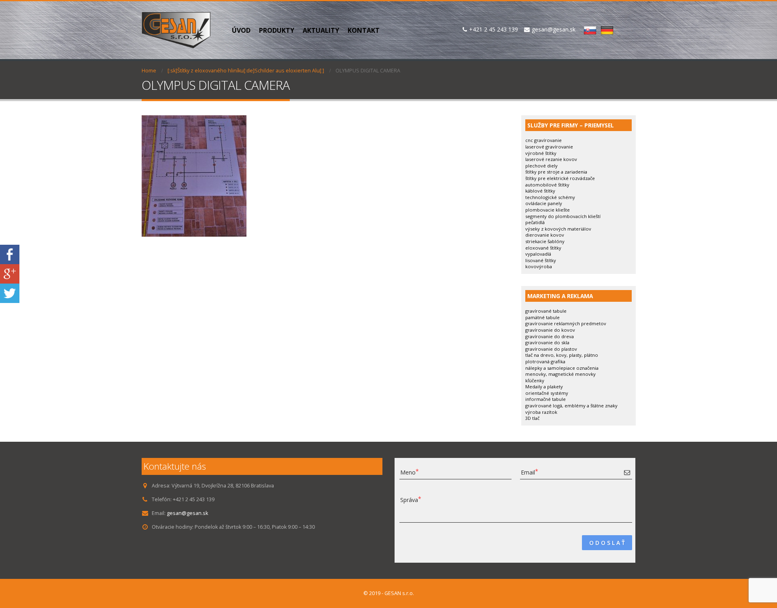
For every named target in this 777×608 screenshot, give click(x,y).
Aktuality (321, 30)
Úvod (241, 30)
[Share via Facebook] (9, 254)
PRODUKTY (276, 30)
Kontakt (364, 30)
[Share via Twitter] (9, 293)
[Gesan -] (176, 30)
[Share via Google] (9, 273)
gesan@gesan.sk (187, 513)
